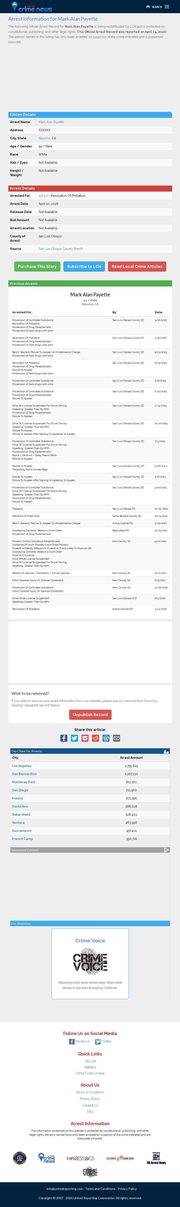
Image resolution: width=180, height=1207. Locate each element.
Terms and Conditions (100, 1189)
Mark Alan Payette (51, 122)
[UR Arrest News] (156, 1158)
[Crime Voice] (90, 1171)
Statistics (90, 1067)
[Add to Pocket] (84, 738)
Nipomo (44, 138)
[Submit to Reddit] (95, 738)
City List (90, 1061)
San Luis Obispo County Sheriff (61, 249)
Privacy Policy (90, 1099)
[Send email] (116, 738)
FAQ (90, 1112)
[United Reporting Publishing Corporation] (19, 1158)
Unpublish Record (90, 714)
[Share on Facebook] (63, 738)
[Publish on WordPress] (106, 738)
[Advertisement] (90, 78)
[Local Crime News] (46, 1158)
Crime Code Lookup (90, 1073)
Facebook (83, 1041)
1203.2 (43, 195)
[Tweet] (74, 738)
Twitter (106, 1041)
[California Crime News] (120, 1158)
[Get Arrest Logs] (80, 1158)
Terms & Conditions (90, 1092)
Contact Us (90, 1105)
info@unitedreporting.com (65, 1189)
